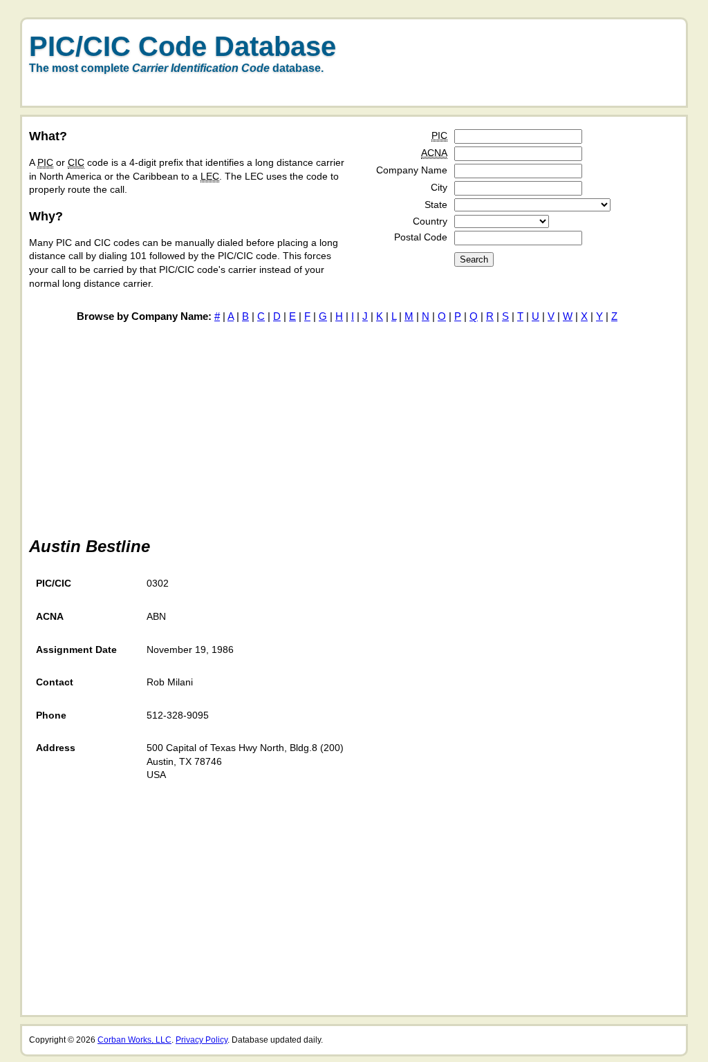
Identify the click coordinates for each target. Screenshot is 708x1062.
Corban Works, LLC (134, 1040)
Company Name (411, 170)
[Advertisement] (520, 71)
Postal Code (420, 237)
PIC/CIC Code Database (182, 46)
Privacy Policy (201, 1040)
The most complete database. (176, 68)
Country (430, 221)
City (439, 187)
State (436, 204)
